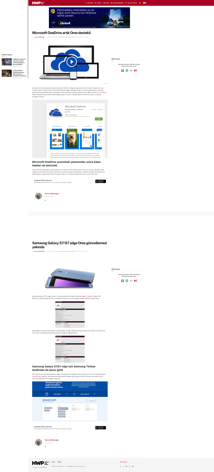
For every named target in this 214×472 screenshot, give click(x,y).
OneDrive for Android (99, 92)
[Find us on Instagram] (129, 466)
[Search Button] (140, 3)
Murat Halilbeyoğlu (40, 37)
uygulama (35, 172)
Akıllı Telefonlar (63, 37)
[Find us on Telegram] (132, 466)
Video (107, 3)
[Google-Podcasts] (131, 70)
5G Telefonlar (132, 3)
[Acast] (135, 70)
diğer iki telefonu (87, 296)
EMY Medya (44, 467)
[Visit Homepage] (38, 3)
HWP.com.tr (54, 466)
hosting (59, 466)
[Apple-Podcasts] (122, 70)
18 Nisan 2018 (50, 37)
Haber (99, 3)
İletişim (59, 462)
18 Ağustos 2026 (18, 66)
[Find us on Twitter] (120, 466)
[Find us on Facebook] (123, 466)
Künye (53, 462)
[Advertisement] (14, 27)
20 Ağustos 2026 (18, 78)
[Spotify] (127, 70)
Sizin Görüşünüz (118, 3)
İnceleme (90, 3)
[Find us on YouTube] (126, 466)
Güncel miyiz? (36, 376)
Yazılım (73, 37)
